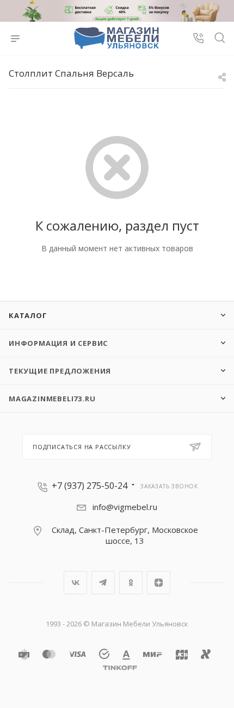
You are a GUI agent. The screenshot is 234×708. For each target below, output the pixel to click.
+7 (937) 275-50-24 (89, 485)
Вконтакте (75, 582)
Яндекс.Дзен (158, 582)
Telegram (103, 582)
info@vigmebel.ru (125, 506)
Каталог (28, 315)
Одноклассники (131, 582)
